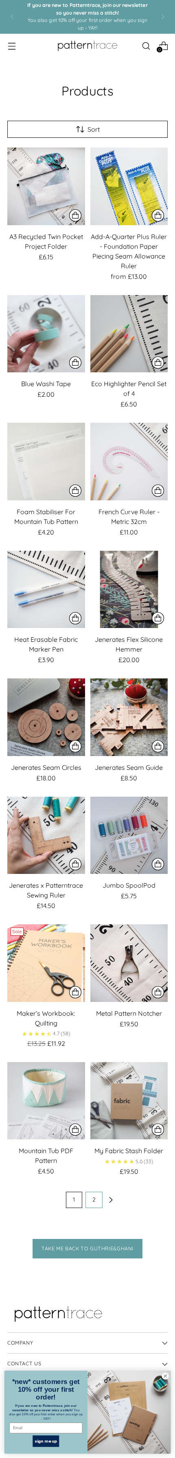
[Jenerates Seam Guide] (129, 717)
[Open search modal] (146, 45)
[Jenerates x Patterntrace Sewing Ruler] (46, 835)
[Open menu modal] (11, 45)
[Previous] (12, 17)
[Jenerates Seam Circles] (46, 717)
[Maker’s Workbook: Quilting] (46, 963)
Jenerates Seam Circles (46, 767)
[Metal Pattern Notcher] (129, 963)
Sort (94, 129)
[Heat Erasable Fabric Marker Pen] (46, 589)
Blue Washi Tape (46, 384)
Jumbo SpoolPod (129, 885)
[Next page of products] (111, 1200)
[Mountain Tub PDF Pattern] (46, 1101)
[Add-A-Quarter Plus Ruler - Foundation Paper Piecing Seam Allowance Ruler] (129, 186)
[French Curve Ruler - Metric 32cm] (129, 461)
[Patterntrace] (87, 46)
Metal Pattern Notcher (129, 1013)
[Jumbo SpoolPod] (129, 835)
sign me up (46, 1440)
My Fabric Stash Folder (128, 1151)
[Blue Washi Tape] (46, 334)
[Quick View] (75, 215)
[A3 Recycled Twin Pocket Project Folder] (46, 186)
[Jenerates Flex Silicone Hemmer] (129, 589)
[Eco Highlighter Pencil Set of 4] (129, 334)
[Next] (163, 17)
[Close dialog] (165, 1376)
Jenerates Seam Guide (129, 767)
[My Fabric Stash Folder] (129, 1101)
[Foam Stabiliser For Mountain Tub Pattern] (46, 461)
